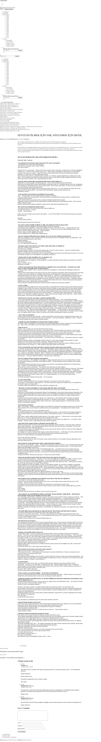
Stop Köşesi (6, 14)
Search (17, 56)
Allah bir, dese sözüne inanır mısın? (9, 105)
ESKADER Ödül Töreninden (7, 118)
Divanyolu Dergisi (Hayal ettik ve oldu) (10, 130)
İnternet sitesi (21, 728)
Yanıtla (22, 664)
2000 (7, 19)
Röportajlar (9, 40)
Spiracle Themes (27, 740)
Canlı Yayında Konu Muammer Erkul (9, 122)
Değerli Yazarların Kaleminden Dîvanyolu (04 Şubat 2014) (14, 129)
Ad (19, 722)
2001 (7, 20)
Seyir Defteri (9, 41)
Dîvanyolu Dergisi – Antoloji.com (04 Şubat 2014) (12, 128)
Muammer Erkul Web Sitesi (10, 740)
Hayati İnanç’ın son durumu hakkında (9, 113)
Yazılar (5, 39)
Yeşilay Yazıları (10, 46)
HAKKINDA (6, 734)
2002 (7, 21)
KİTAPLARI (6, 736)
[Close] (3, 52)
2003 (7, 23)
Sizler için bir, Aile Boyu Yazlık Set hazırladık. (11, 109)
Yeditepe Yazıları (10, 44)
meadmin (20, 139)
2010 (7, 33)
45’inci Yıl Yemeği (4, 121)
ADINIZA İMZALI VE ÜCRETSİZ (9, 125)
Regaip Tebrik (3, 116)
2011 (7, 34)
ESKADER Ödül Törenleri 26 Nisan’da (10, 123)
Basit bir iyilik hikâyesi (5, 108)
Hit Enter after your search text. (11, 49)
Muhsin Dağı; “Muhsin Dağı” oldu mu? (10, 103)
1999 (7, 17)
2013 (7, 37)
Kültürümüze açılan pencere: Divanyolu (10, 115)
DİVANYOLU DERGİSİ (9, 737)
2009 (7, 31)
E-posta (20, 725)
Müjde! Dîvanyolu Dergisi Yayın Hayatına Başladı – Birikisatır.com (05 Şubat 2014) (21, 126)
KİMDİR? (5, 13)
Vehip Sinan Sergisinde (6, 119)
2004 (7, 24)
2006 (7, 27)
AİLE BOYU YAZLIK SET (7, 111)
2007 (7, 29)
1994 (7, 16)
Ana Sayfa (5, 11)
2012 (7, 36)
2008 (7, 30)
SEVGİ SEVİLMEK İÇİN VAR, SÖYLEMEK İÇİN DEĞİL (50, 135)
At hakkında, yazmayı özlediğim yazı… (10, 106)
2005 (7, 26)
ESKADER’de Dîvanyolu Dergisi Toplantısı (11, 112)
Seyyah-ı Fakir (10, 43)
